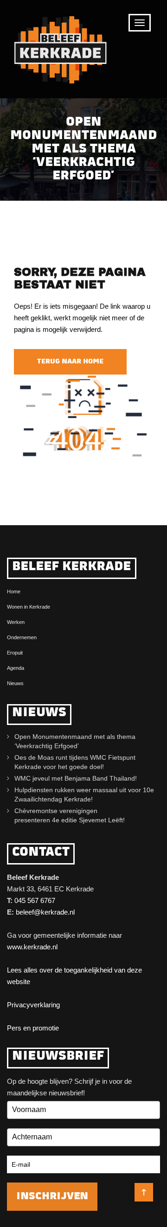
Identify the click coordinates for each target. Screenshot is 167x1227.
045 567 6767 (34, 900)
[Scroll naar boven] (144, 1192)
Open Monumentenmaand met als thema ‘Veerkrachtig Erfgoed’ (74, 741)
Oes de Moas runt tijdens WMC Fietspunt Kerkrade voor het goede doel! (74, 762)
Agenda (15, 668)
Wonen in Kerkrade (28, 607)
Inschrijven (52, 1197)
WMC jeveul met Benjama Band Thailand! (75, 778)
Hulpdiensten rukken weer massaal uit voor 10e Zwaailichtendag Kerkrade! (84, 794)
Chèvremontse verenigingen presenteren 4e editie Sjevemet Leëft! (71, 815)
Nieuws (15, 683)
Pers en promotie (33, 1028)
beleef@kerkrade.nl (45, 912)
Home (13, 591)
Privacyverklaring (33, 1005)
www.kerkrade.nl (32, 947)
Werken (16, 622)
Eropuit (15, 652)
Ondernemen (22, 637)
